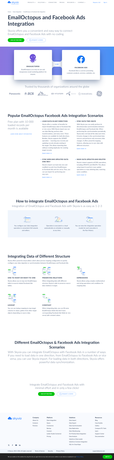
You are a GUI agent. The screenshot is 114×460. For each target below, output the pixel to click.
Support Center (99, 433)
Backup (49, 428)
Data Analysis (73, 436)
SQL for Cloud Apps (75, 444)
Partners (35, 425)
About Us (35, 420)
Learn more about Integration (21, 134)
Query (48, 423)
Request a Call (96, 2)
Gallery (97, 425)
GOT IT (107, 456)
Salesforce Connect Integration (78, 441)
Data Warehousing (74, 431)
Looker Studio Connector (54, 433)
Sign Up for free (16, 40)
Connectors (50, 425)
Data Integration (17, 11)
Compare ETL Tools (100, 428)
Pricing (49, 436)
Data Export (72, 423)
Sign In (105, 2)
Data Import (72, 420)
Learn (96, 431)
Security (50, 451)
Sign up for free (46, 394)
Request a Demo (37, 40)
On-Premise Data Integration (77, 433)
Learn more (46, 153)
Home (9, 11)
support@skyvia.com (99, 451)
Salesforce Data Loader (76, 439)
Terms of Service (40, 451)
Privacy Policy (60, 451)
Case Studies (99, 423)
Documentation (99, 436)
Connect (49, 431)
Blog (96, 420)
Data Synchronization (75, 425)
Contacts (35, 423)
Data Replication (74, 428)
